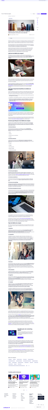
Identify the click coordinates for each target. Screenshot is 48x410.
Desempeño (10, 359)
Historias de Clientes (20, 362)
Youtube (22, 400)
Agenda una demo (20, 108)
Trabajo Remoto (26, 362)
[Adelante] (26, 390)
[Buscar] (31, 13)
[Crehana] (4, 13)
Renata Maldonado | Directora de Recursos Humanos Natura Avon (17, 365)
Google (19, 314)
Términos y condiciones (31, 401)
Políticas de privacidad (31, 396)
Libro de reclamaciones (31, 403)
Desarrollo (14, 395)
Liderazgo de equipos (30, 359)
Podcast (10, 362)
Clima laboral (25, 359)
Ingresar (38, 13)
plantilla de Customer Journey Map (19, 349)
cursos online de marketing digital (25, 218)
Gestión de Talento (19, 359)
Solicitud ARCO (31, 399)
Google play (41, 396)
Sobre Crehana (6, 395)
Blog (21, 395)
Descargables (9, 13)
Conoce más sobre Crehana (42, 0)
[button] (21, 38)
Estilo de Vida (10, 18)
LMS (26, 365)
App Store (41, 398)
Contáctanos (44, 13)
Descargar (21, 337)
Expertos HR (31, 362)
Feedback (14, 359)
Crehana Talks (36, 362)
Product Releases (14, 362)
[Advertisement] (24, 7)
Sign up (5, 396)
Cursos (34, 13)
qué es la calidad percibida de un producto (23, 174)
